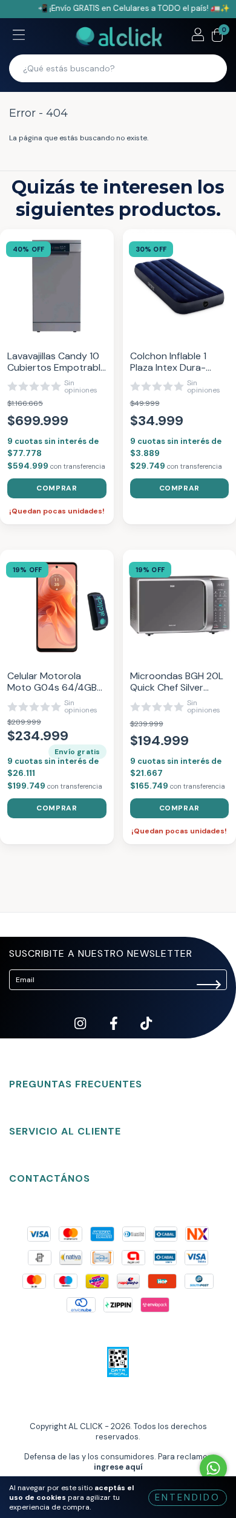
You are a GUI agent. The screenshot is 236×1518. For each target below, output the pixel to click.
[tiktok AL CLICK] (146, 1033)
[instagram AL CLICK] (81, 1033)
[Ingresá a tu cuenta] (198, 36)
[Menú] (18, 36)
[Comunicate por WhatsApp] (213, 1468)
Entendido (187, 1497)
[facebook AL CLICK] (114, 1033)
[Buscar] (210, 68)
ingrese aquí (118, 1467)
